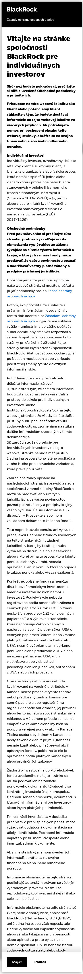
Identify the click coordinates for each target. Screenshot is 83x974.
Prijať (17, 962)
